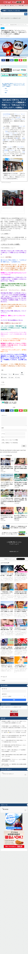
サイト (3, 437)
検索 (14, 699)
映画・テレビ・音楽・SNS (9, 5)
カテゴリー (4, 694)
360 (17, 138)
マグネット (8, 140)
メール (3, 433)
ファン (6, 152)
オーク (15, 133)
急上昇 (18, 117)
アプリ (11, 133)
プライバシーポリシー (8, 774)
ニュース (2, 5)
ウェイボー (20, 147)
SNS (6, 131)
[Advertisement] (14, 790)
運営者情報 (5, 809)
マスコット (17, 114)
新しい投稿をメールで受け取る (10, 442)
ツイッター (9, 147)
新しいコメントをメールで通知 (10, 440)
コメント (4, 415)
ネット (13, 119)
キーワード (4, 688)
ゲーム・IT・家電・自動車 (19, 5)
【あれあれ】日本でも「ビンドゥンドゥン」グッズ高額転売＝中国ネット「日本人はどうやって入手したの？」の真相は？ (13, 85)
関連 (6, 92)
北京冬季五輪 (6, 114)
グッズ (23, 119)
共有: (6, 88)
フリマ (7, 133)
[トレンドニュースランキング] (14, 711)
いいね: (6, 90)
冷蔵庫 (6, 150)
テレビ (20, 126)
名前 (2, 428)
